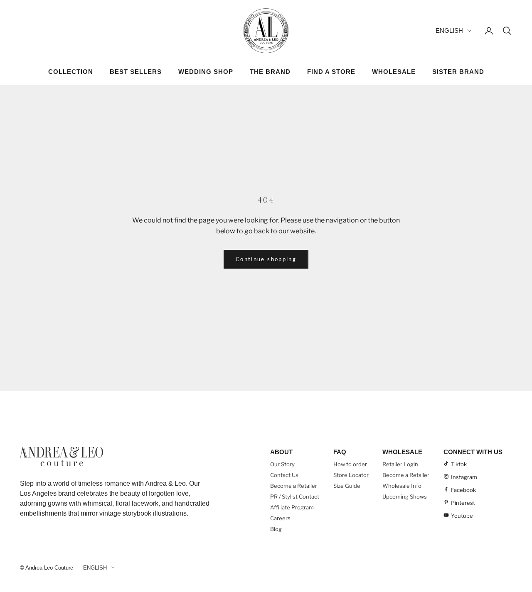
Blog (276, 529)
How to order (350, 464)
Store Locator (351, 475)
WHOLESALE (394, 71)
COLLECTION (70, 71)
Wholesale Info (401, 485)
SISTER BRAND (458, 71)
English (449, 30)
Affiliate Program (292, 507)
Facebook (463, 490)
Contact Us (284, 475)
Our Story (282, 464)
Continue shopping (266, 259)
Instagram (464, 477)
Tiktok (459, 464)
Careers (280, 518)
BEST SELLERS (136, 71)
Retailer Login (400, 464)
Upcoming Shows (404, 496)
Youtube (462, 515)
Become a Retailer (293, 485)
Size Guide (346, 485)
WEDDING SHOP (205, 71)
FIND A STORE (331, 71)
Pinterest (463, 502)
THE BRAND (270, 71)
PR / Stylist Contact (294, 496)
